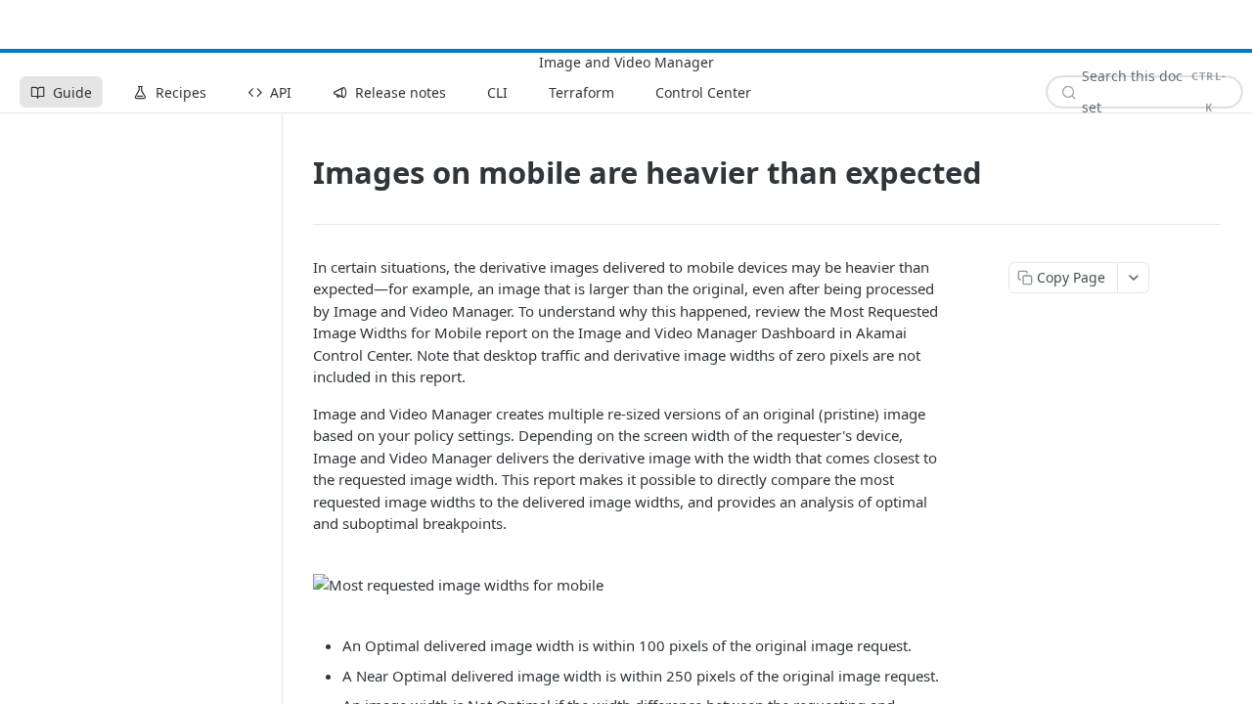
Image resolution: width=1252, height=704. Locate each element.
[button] (630, 585)
